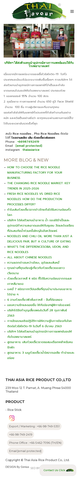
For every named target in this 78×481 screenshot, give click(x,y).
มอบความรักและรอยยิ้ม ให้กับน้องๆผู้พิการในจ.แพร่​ (38, 305)
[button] (72, 11)
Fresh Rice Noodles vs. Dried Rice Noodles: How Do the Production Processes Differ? (34, 199)
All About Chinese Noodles (29, 257)
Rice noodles (22, 134)
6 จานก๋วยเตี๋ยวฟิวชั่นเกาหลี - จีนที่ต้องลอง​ (34, 300)
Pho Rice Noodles (46, 134)
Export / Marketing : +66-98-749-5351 (34, 426)
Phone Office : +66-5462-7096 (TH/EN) (35, 442)
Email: (25, 451)
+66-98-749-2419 (20, 434)
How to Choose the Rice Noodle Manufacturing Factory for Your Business (34, 172)
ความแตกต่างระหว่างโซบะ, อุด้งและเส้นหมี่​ (33, 263)
